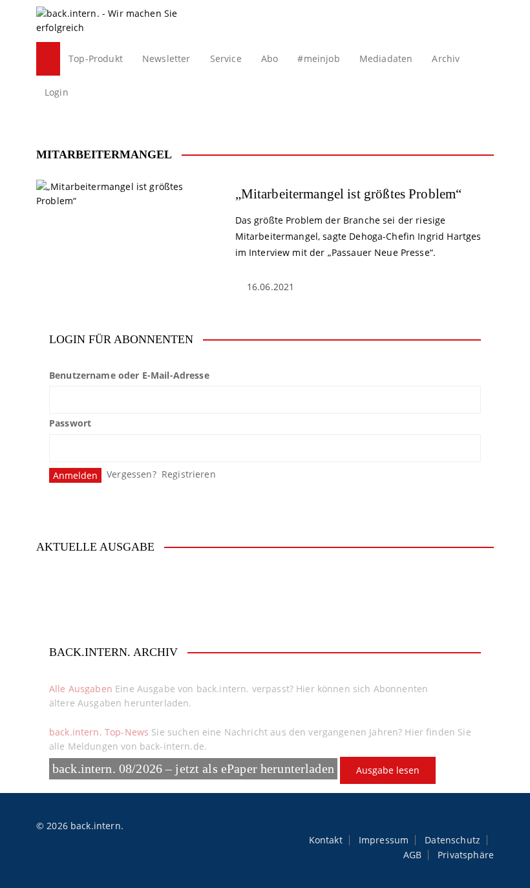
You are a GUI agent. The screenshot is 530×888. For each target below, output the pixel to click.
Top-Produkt (96, 58)
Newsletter (166, 58)
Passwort (70, 423)
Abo (269, 58)
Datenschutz (452, 840)
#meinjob (318, 58)
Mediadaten (386, 58)
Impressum (383, 840)
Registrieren (189, 474)
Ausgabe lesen (387, 770)
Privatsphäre (466, 855)
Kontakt (326, 840)
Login (57, 92)
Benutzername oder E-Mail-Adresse (129, 375)
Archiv (446, 58)
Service (226, 58)
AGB (412, 855)
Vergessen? (131, 474)
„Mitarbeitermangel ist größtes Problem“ (348, 194)
